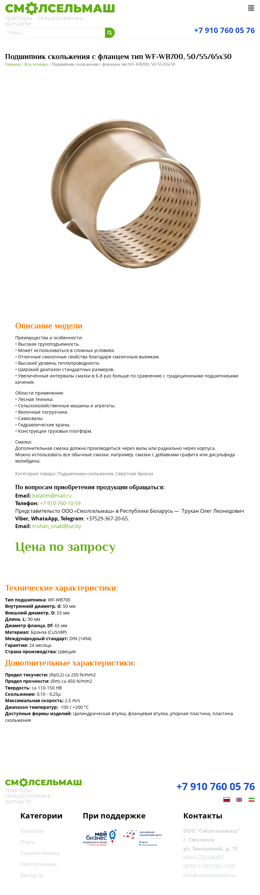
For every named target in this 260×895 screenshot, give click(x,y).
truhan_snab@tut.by (56, 526)
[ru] (226, 799)
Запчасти (31, 875)
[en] (239, 799)
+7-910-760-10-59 (60, 503)
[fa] (251, 799)
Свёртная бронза (134, 474)
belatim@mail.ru (52, 495)
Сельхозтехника (40, 853)
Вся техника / (37, 64)
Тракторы (32, 830)
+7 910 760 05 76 (215, 786)
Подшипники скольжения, (86, 474)
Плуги (27, 841)
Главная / (14, 64)
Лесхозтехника (38, 864)
